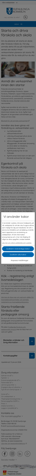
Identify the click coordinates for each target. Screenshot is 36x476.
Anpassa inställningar (19, 260)
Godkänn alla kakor (18, 254)
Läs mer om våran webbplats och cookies (16, 243)
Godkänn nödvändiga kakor (18, 249)
